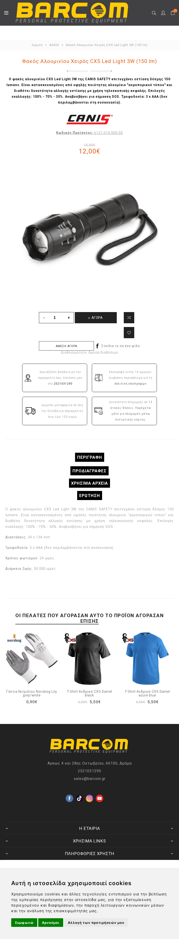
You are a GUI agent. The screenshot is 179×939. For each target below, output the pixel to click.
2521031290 (89, 771)
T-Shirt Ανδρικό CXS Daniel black (89, 693)
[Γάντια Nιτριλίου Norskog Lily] (31, 658)
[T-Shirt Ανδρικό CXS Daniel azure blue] (147, 658)
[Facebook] (69, 791)
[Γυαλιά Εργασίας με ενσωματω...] (76, 71)
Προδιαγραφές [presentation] (89, 470)
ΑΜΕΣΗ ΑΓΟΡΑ (66, 346)
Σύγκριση (129, 317)
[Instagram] (89, 791)
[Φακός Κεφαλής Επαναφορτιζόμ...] (102, 71)
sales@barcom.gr (90, 778)
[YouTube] (99, 791)
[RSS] (109, 801)
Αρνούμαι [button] (50, 923)
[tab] (89, 457)
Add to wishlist (129, 332)
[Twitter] (79, 791)
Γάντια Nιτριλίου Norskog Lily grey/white (31, 693)
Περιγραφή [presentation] (89, 457)
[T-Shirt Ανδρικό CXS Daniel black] (89, 658)
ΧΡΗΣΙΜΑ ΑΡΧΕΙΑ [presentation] (89, 483)
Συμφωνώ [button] (24, 923)
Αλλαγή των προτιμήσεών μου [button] (96, 923)
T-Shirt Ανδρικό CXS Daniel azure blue (147, 693)
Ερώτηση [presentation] (89, 495)
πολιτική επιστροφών (131, 383)
